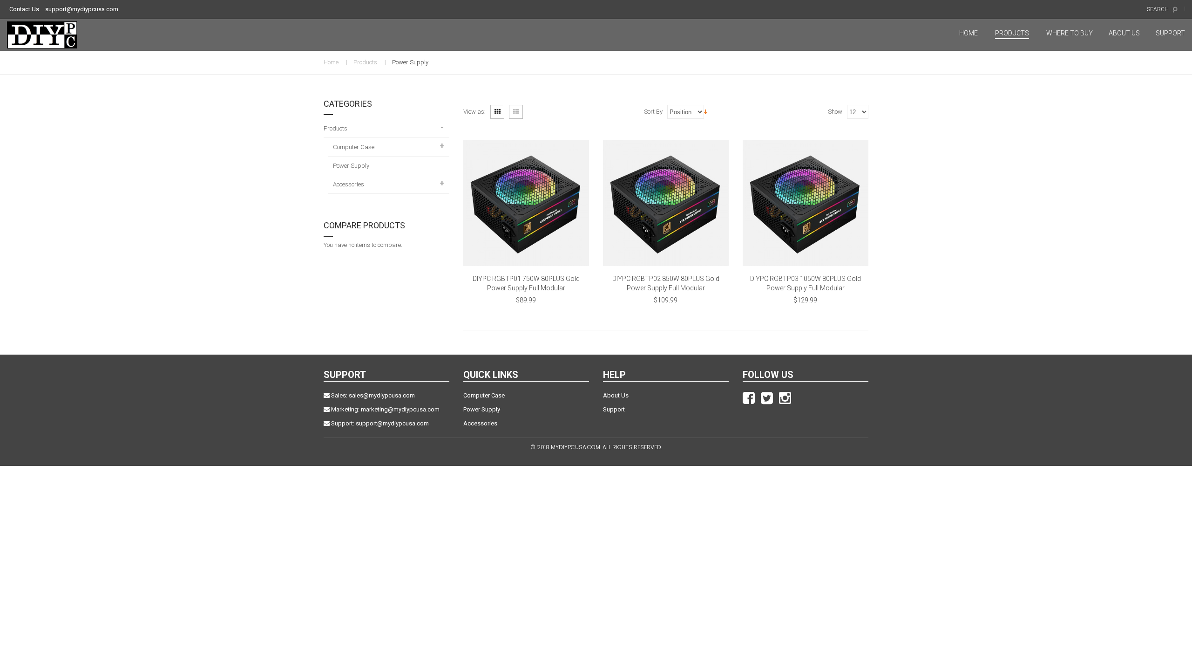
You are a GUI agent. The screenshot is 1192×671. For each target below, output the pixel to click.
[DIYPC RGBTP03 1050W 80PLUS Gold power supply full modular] (805, 203)
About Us (616, 395)
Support (614, 409)
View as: (474, 111)
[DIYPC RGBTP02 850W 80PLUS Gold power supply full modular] (666, 203)
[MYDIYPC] (48, 35)
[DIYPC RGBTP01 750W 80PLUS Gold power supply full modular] (526, 203)
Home (331, 62)
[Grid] (497, 112)
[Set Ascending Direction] (705, 111)
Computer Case (484, 395)
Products (365, 62)
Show (835, 111)
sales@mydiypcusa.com (382, 395)
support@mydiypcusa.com (81, 9)
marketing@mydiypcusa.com (400, 409)
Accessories (480, 423)
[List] (516, 112)
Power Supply (481, 409)
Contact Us (24, 9)
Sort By (653, 111)
